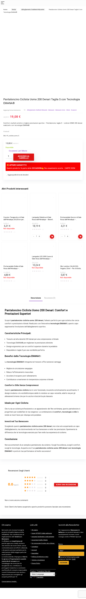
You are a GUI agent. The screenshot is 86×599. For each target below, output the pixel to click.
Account (34, 550)
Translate (39, 577)
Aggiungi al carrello (24, 157)
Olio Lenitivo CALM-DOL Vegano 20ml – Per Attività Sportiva (70, 268)
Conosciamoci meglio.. (9, 581)
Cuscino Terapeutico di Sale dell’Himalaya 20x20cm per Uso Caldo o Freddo (13, 219)
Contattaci (34, 546)
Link (73, 559)
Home (5, 9)
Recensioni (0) (49, 298)
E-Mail (61, 551)
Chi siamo (34, 530)
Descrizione (36, 298)
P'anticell (6, 131)
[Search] (82, 3)
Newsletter (34, 553)
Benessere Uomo (60, 110)
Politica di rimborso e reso (39, 556)
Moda (14, 9)
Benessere (51, 110)
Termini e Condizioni (38, 560)
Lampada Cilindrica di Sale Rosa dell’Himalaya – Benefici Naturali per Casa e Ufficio (43, 219)
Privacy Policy (35, 563)
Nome (60, 544)
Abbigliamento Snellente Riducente (32, 9)
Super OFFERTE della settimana (41, 533)
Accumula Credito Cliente (39, 540)
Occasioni (74, 110)
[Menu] (2, 3)
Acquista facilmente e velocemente (42, 536)
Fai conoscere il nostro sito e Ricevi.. (43, 543)
